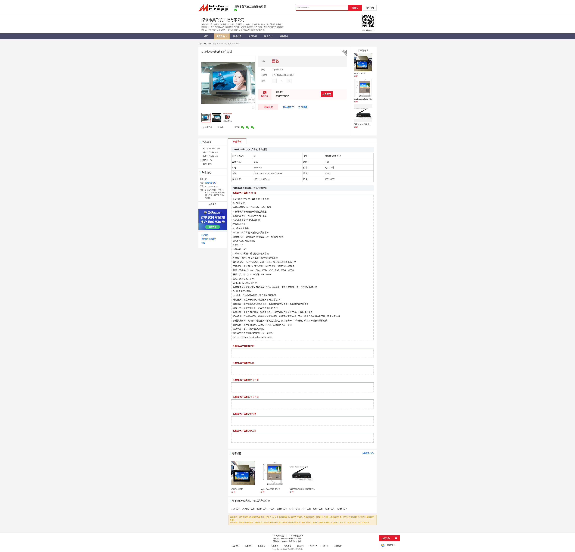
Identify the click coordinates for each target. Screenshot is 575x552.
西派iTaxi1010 (360, 73)
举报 (221, 127)
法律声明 (313, 546)
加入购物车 (288, 107)
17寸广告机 (294, 508)
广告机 (272, 508)
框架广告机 (330, 508)
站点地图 (274, 546)
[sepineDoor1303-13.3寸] (363, 88)
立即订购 (302, 107)
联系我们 (248, 546)
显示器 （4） (208, 160)
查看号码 (326, 94)
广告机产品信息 (278, 535)
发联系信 (268, 107)
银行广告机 (282, 508)
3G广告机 (235, 508)
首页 (200, 43)
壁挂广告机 (262, 508)
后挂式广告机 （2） (211, 152)
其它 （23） (208, 164)
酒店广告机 (342, 508)
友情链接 (338, 546)
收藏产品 (208, 127)
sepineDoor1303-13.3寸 (364, 99)
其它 (215, 43)
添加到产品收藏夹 (208, 239)
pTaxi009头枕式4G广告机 (291, 538)
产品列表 (207, 43)
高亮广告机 (318, 508)
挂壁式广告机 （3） (211, 156)
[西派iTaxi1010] (363, 62)
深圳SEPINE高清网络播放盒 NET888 (368, 124)
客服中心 (261, 546)
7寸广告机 (306, 508)
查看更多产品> (368, 453)
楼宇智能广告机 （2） (212, 148)
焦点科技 (291, 549)
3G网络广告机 (248, 508)
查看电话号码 (210, 182)
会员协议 (300, 546)
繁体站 (326, 546)
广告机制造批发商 (296, 535)
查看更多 (212, 204)
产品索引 (205, 235)
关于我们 (235, 546)
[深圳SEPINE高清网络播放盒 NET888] (363, 113)
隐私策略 (287, 546)
